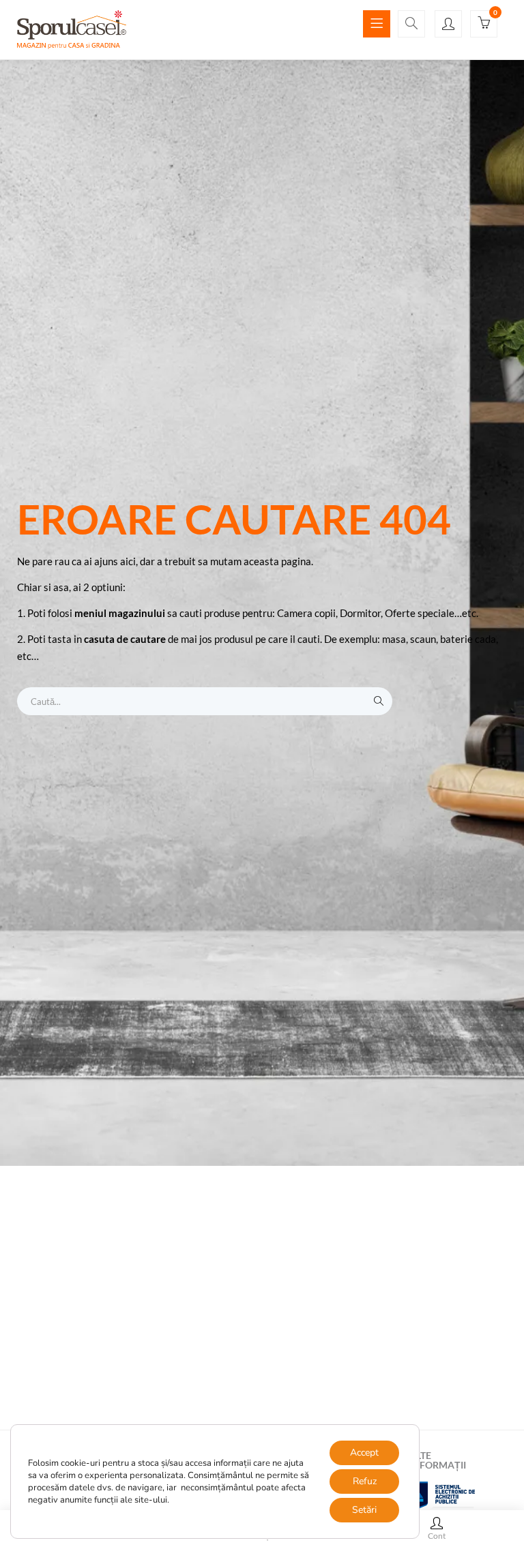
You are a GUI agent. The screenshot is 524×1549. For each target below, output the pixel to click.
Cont (437, 1536)
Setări (364, 1509)
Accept (364, 1452)
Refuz (365, 1481)
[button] (484, 24)
